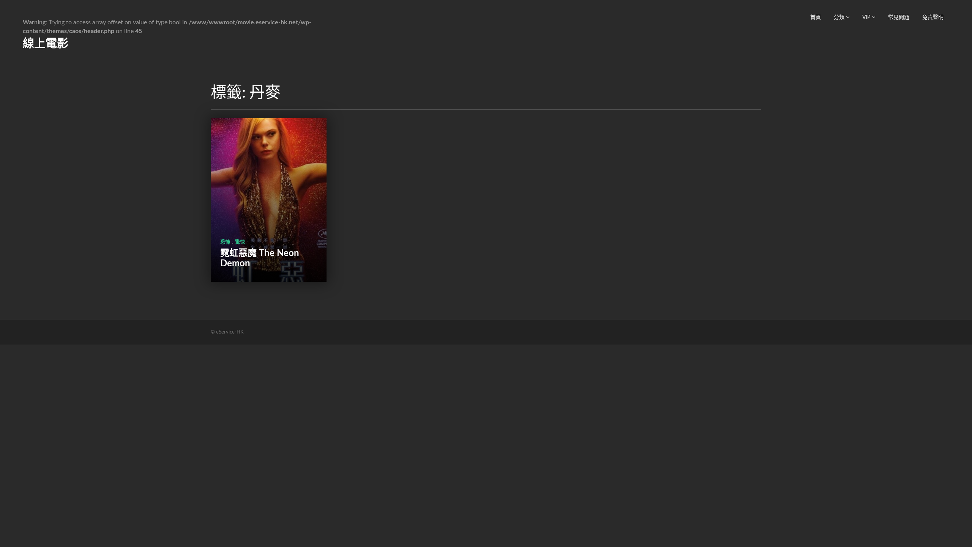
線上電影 (45, 43)
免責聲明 (933, 17)
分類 (840, 17)
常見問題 (898, 17)
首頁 (815, 17)
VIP (867, 17)
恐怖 (225, 242)
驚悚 (240, 242)
